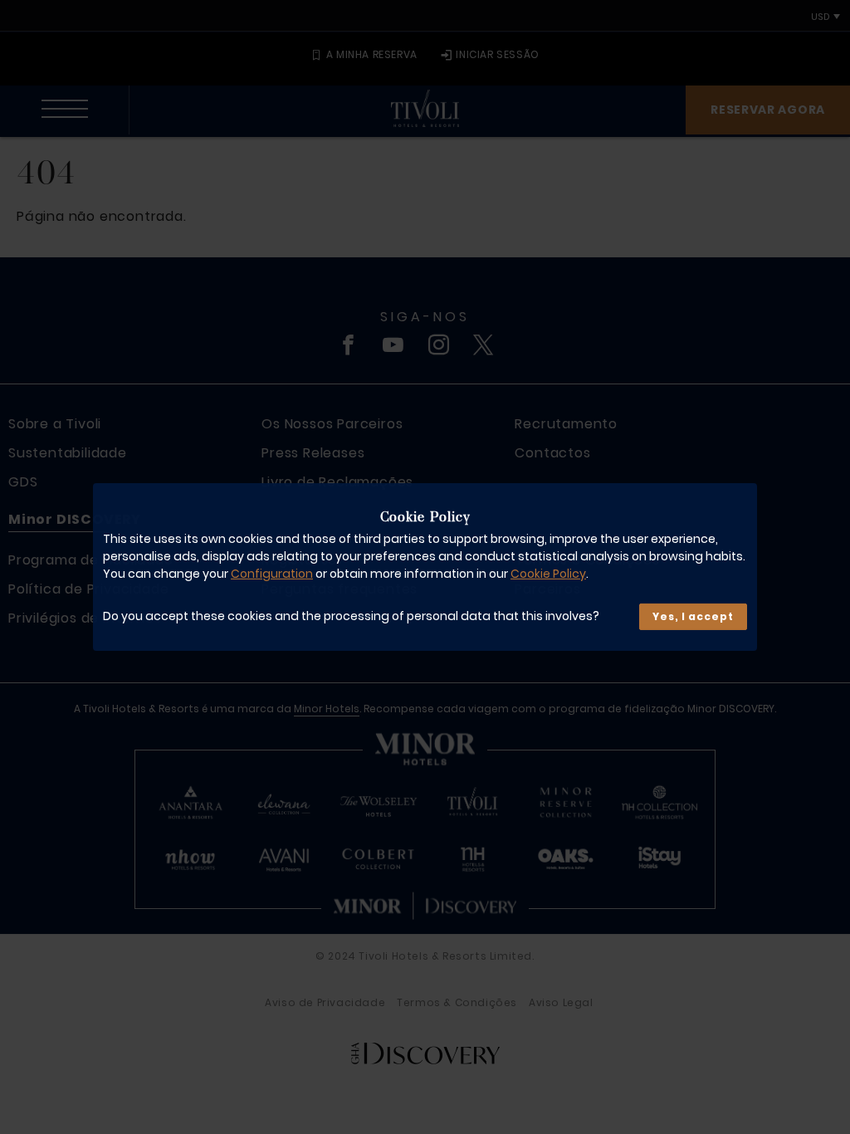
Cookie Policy (548, 573)
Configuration (272, 573)
